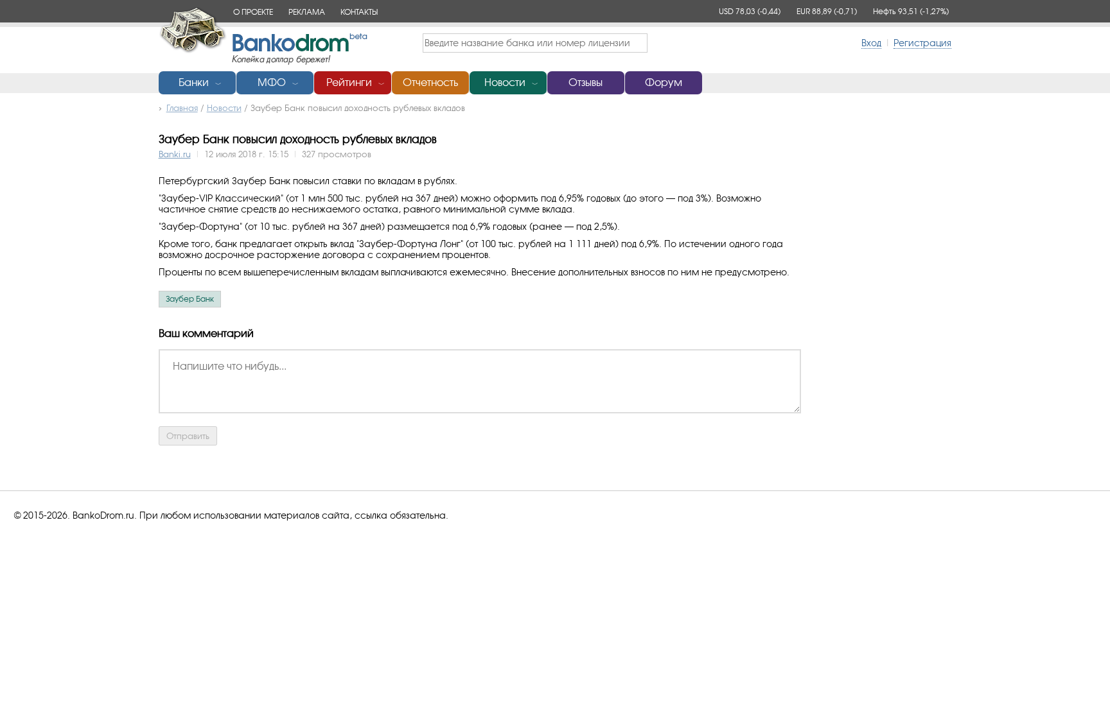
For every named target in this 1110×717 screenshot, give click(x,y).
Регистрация (922, 42)
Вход (871, 42)
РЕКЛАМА (306, 12)
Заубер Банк (190, 299)
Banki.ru (175, 154)
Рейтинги (349, 82)
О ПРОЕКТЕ (253, 12)
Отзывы (585, 82)
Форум (663, 82)
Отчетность (430, 82)
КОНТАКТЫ (359, 12)
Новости (504, 82)
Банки (194, 82)
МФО (272, 82)
